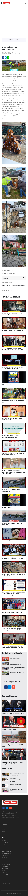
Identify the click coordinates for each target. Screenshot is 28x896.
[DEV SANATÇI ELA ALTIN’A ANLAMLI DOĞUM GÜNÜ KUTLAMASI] (5, 779)
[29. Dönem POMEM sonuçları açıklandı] (14, 706)
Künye (3, 829)
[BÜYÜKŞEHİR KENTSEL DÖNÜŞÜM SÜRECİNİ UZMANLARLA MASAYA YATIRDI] (14, 359)
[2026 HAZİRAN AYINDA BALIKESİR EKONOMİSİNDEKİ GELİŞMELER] (14, 428)
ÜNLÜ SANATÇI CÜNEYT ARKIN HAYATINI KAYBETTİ (17, 774)
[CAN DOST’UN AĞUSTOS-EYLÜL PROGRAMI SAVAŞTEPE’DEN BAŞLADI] (14, 446)
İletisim (3, 831)
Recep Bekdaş (18, 893)
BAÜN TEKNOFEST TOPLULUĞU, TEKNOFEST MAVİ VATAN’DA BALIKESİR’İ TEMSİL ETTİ (12, 611)
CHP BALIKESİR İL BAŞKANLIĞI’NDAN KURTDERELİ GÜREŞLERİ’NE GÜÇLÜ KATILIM (12, 557)
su (12, 270)
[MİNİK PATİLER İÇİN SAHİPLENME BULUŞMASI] (14, 533)
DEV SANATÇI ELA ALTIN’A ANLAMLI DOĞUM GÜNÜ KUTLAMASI (16, 780)
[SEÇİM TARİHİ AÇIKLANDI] (14, 721)
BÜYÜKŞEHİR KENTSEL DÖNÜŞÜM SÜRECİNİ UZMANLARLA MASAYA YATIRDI (12, 367)
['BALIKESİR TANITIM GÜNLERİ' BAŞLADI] (5, 790)
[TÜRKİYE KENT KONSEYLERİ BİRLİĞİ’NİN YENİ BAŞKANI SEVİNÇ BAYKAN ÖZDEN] (14, 323)
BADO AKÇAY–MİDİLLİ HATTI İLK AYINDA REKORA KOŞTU (12, 490)
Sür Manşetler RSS (6, 864)
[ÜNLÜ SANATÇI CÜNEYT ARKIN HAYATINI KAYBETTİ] (5, 774)
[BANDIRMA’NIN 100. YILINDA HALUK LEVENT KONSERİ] (5, 785)
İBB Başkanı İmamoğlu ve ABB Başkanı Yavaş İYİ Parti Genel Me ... (13, 763)
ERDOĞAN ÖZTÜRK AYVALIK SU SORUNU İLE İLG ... (17, 668)
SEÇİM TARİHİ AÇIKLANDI (9, 729)
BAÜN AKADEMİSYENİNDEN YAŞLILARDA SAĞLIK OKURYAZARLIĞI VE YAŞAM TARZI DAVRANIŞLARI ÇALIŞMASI (13, 593)
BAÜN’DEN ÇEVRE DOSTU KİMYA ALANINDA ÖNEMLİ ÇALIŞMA (12, 419)
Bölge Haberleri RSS (6, 876)
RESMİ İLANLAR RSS (6, 853)
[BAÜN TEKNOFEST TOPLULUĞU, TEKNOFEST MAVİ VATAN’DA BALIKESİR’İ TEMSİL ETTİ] (14, 603)
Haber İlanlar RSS (6, 883)
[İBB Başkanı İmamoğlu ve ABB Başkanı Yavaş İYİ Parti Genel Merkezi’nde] (14, 754)
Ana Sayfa (11, 39)
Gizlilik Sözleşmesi (6, 827)
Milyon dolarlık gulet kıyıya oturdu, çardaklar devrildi (13, 285)
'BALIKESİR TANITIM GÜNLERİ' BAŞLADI (17, 790)
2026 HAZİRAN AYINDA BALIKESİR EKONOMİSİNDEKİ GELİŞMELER (10, 436)
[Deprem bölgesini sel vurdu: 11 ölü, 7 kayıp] (14, 737)
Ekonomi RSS (5, 868)
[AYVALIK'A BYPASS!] (14, 500)
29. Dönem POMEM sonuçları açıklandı (13, 714)
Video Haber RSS (6, 857)
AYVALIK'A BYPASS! (7, 507)
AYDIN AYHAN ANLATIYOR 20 (17, 672)
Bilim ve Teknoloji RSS (7, 879)
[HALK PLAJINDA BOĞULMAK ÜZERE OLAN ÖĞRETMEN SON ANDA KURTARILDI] (5, 663)
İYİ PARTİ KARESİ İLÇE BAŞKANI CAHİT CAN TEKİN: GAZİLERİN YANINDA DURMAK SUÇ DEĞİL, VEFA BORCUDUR (14, 472)
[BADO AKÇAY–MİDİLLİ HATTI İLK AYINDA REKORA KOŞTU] (14, 482)
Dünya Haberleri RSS (6, 851)
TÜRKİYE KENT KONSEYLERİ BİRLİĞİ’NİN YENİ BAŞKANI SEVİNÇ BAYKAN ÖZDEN (12, 331)
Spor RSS (4, 849)
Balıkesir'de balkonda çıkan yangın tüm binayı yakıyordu (12, 313)
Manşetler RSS (5, 842)
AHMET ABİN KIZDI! (6, 384)
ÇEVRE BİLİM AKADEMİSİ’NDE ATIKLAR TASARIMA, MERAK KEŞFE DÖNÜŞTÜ (11, 629)
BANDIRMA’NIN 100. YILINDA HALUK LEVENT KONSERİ (16, 785)
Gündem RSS (5, 845)
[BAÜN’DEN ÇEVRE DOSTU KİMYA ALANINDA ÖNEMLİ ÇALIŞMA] (14, 411)
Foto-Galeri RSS (5, 866)
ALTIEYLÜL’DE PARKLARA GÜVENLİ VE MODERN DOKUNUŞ (13, 401)
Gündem (17, 39)
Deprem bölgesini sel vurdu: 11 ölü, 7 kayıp (12, 745)
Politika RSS (4, 870)
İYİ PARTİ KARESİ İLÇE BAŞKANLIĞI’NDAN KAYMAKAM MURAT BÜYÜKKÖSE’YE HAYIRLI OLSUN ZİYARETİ (12, 349)
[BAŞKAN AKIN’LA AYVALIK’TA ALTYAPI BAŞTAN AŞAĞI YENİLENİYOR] (14, 567)
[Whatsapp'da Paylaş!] (8, 57)
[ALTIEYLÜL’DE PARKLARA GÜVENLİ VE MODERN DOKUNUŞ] (14, 393)
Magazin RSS (5, 874)
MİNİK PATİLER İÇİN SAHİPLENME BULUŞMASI (13, 541)
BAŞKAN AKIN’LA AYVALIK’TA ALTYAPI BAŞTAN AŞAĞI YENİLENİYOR (13, 575)
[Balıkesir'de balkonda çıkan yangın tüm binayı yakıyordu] (14, 306)
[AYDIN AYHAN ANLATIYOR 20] (5, 673)
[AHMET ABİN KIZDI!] (14, 377)
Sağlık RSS (4, 872)
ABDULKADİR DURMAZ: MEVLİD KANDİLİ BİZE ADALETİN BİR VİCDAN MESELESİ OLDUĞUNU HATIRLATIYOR (13, 647)
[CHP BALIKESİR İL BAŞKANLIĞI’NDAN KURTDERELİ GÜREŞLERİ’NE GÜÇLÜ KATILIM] (14, 549)
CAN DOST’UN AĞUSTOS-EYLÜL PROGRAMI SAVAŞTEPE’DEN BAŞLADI (13, 454)
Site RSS (4, 840)
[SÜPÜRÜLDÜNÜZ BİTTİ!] (5, 659)
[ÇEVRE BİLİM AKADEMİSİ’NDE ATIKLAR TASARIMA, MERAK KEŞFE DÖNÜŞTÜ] (14, 621)
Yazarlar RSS (5, 855)
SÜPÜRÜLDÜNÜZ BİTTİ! (15, 658)
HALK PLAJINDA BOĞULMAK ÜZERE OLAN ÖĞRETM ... (16, 663)
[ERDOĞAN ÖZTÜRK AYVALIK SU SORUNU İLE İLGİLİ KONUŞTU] (5, 668)
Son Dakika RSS (5, 847)
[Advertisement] (14, 22)
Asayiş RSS (4, 881)
